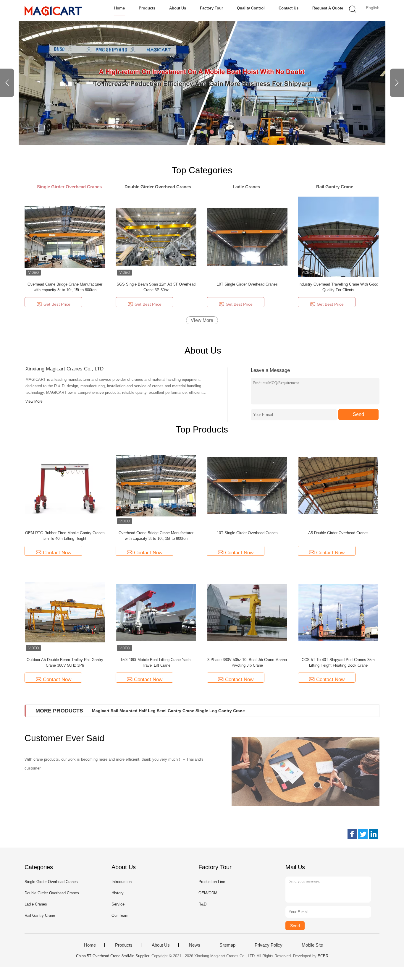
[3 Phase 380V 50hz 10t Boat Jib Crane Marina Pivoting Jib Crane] (247, 612)
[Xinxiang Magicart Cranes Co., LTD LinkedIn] (373, 834)
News (194, 945)
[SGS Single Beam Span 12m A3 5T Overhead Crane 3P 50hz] (156, 236)
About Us (177, 8)
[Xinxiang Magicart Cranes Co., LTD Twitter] (363, 834)
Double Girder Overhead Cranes (52, 893)
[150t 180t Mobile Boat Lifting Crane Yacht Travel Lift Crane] (156, 612)
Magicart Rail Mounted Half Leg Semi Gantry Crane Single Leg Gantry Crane (168, 710)
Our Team (119, 915)
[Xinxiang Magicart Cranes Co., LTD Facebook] (352, 834)
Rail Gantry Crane (40, 915)
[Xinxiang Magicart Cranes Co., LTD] (53, 10)
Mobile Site (312, 945)
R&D (202, 904)
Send (358, 414)
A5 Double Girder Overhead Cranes (338, 533)
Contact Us (288, 8)
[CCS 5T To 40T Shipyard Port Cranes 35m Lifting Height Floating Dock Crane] (338, 612)
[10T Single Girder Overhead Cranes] (247, 236)
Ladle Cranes (36, 904)
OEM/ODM (207, 893)
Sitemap (227, 945)
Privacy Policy (268, 945)
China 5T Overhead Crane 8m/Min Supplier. (113, 956)
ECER (323, 956)
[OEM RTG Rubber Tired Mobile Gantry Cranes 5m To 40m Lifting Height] (65, 485)
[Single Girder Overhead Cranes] (202, 83)
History (117, 893)
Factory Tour (211, 8)
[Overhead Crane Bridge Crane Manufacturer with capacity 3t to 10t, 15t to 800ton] (65, 236)
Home (119, 8)
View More (202, 320)
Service (118, 904)
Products (147, 8)
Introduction (121, 881)
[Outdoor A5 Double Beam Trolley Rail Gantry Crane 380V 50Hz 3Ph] (65, 612)
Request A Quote (327, 8)
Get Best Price (56, 304)
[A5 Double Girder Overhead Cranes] (338, 485)
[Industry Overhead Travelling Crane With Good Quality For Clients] (338, 236)
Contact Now (57, 552)
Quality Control (251, 8)
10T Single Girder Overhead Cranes (247, 284)
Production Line (211, 881)
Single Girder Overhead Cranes (51, 881)
